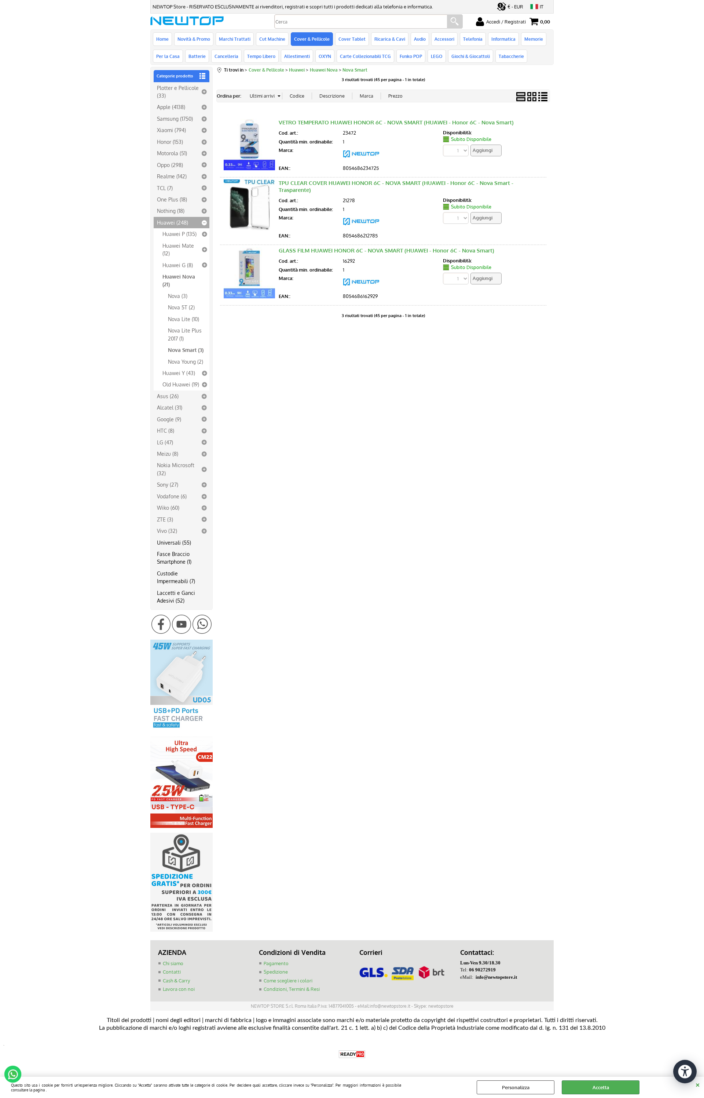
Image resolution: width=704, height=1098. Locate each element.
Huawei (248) (172, 222)
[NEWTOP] (361, 227)
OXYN (325, 56)
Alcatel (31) (169, 407)
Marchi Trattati (234, 39)
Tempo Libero (261, 56)
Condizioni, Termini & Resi (292, 989)
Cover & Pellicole (312, 39)
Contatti (172, 972)
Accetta (601, 1087)
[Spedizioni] (181, 930)
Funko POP (411, 56)
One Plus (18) (172, 199)
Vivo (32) (167, 530)
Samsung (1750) (175, 118)
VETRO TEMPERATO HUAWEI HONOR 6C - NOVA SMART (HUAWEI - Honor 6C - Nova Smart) (396, 122)
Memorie (533, 39)
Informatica (503, 39)
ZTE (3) (165, 519)
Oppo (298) (170, 164)
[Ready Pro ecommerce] (352, 1054)
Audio (420, 39)
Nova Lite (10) (183, 319)
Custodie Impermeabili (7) (176, 577)
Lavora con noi (179, 989)
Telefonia (473, 39)
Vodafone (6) (172, 496)
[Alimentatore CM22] (181, 826)
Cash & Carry (176, 981)
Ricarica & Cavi (389, 39)
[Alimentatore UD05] (181, 729)
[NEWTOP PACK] (361, 160)
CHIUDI (697, 1084)
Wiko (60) (168, 507)
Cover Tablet (352, 39)
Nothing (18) (170, 210)
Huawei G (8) (177, 265)
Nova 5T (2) (181, 307)
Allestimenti (297, 56)
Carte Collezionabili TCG (365, 56)
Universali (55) (174, 542)
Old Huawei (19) (180, 384)
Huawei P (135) (179, 233)
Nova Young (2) (185, 361)
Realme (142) (172, 176)
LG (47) (165, 442)
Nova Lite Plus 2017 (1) (185, 334)
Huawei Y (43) (178, 373)
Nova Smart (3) (185, 349)
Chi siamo (173, 963)
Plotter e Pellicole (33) (178, 91)
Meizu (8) (167, 453)
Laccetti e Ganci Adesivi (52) (176, 596)
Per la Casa (168, 56)
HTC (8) (165, 430)
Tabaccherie (511, 56)
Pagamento (276, 963)
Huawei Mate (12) (178, 249)
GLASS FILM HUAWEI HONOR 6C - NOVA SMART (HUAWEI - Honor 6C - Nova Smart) (386, 250)
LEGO (437, 56)
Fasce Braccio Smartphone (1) (174, 557)
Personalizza (515, 1087)
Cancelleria (226, 56)
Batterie (197, 56)
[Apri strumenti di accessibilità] (685, 1071)
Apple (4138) (171, 106)
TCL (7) (165, 188)
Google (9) (169, 419)
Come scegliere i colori (288, 981)
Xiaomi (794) (171, 130)
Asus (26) (168, 396)
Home (162, 39)
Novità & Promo (193, 39)
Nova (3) (177, 295)
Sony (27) (167, 484)
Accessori (444, 39)
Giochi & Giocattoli (470, 56)
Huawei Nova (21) (178, 280)
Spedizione (276, 972)
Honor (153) (170, 141)
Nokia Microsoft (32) (175, 469)
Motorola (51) (172, 153)
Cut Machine (272, 39)
